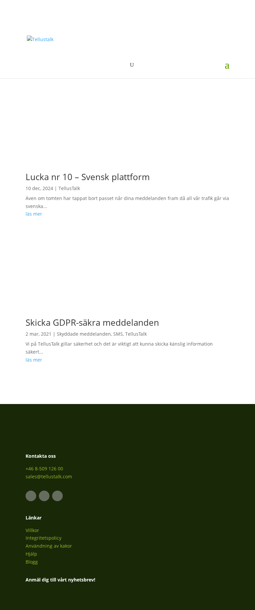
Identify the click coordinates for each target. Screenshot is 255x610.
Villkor (32, 530)
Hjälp (31, 554)
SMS (118, 334)
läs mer (34, 214)
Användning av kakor (49, 546)
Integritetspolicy (43, 538)
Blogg (32, 562)
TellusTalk (69, 188)
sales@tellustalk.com (49, 476)
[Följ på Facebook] (44, 496)
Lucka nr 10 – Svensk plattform (88, 177)
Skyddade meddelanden (84, 334)
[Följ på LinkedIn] (31, 496)
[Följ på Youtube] (57, 496)
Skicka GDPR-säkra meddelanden (92, 322)
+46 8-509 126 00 (44, 468)
